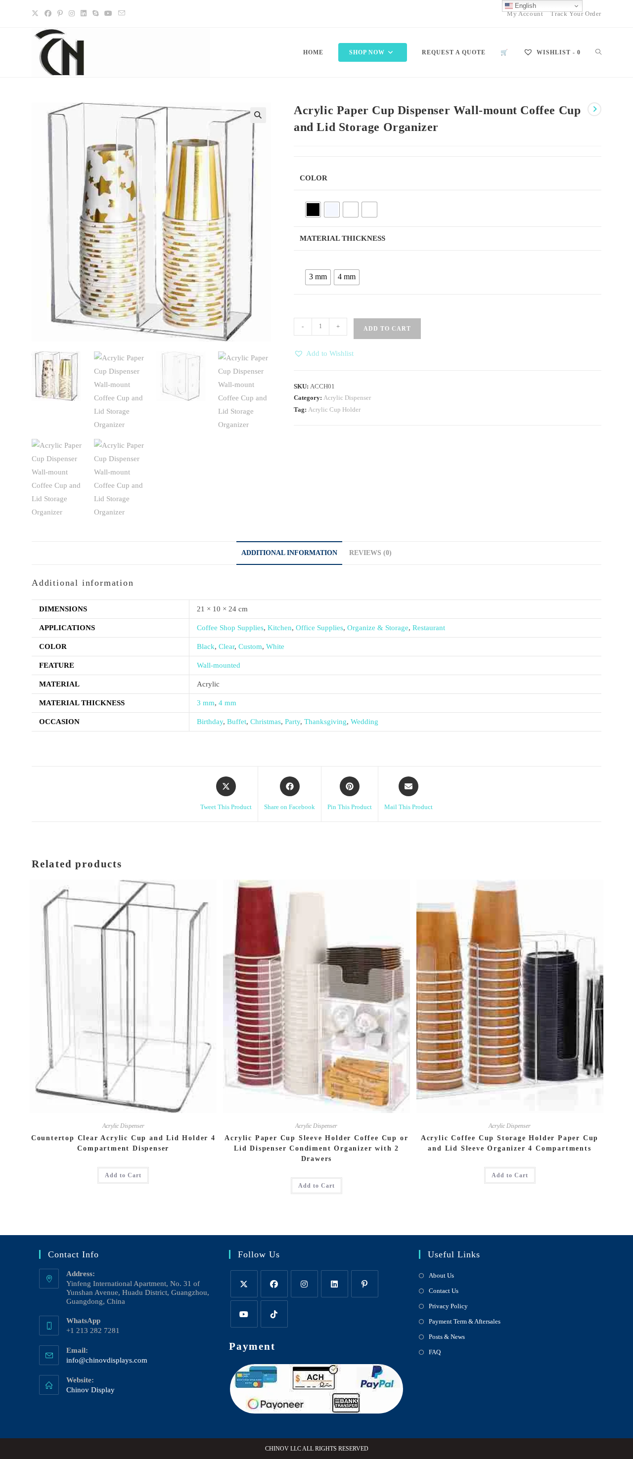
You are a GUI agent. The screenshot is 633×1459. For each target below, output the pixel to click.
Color (313, 178)
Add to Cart (387, 328)
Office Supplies (319, 628)
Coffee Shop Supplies (230, 628)
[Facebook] (48, 14)
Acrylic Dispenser (347, 397)
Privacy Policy (448, 1306)
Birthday (210, 722)
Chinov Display (90, 1390)
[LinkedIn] (84, 14)
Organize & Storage (377, 628)
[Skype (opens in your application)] (95, 14)
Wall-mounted (218, 665)
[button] (258, 115)
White (275, 646)
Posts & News (447, 1336)
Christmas (265, 722)
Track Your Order (575, 13)
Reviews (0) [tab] (370, 553)
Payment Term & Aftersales (464, 1321)
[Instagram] (72, 14)
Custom (250, 646)
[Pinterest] (60, 14)
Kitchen (280, 628)
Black (206, 646)
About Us (441, 1275)
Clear (226, 646)
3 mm (206, 703)
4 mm (227, 703)
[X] (37, 14)
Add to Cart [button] (123, 1175)
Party (292, 722)
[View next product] (594, 109)
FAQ (435, 1352)
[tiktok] (274, 1314)
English (524, 5)
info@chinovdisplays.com (106, 1360)
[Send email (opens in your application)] (121, 14)
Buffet (236, 722)
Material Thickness (342, 238)
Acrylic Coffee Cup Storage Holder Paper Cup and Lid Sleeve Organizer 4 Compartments (509, 1143)
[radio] (313, 209)
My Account (525, 13)
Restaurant (428, 628)
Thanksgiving (325, 722)
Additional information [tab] (289, 553)
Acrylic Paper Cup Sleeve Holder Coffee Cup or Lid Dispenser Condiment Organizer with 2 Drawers (316, 1148)
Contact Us (443, 1290)
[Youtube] (108, 14)
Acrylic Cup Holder (334, 409)
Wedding (364, 722)
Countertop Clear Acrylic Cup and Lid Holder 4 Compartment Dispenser (123, 1143)
